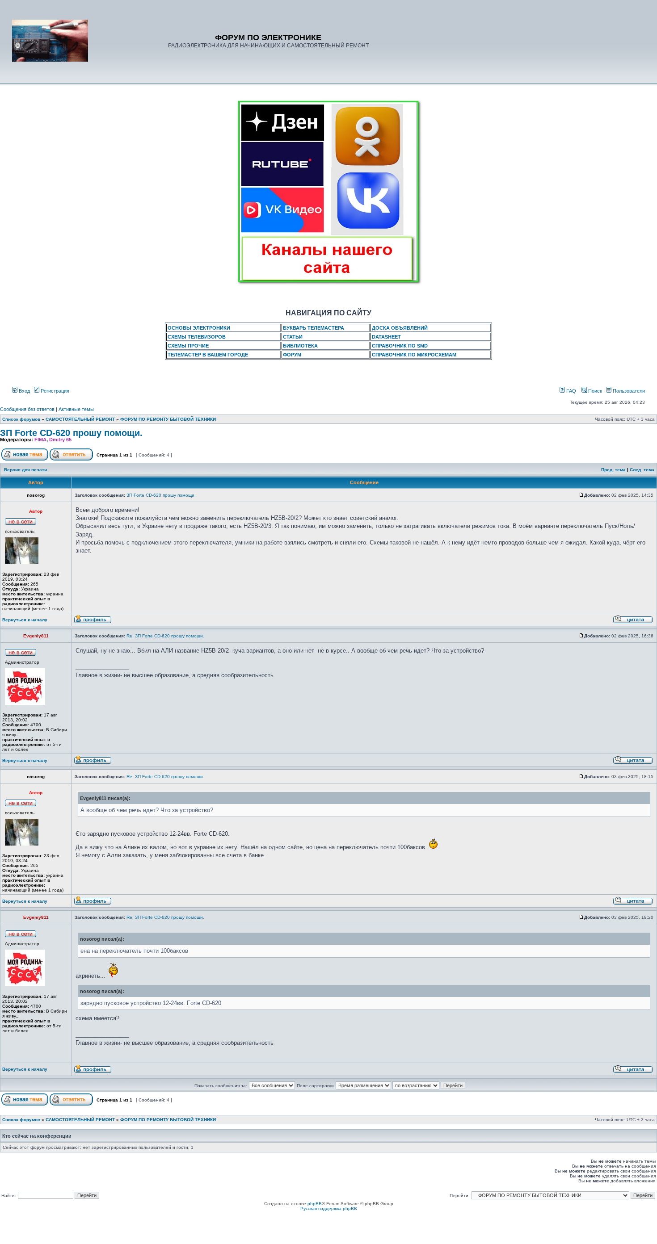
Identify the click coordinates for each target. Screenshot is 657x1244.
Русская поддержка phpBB (328, 1208)
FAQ (570, 391)
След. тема (642, 469)
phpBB (314, 1203)
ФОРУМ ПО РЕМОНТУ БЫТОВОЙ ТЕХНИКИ (168, 419)
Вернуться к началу (24, 619)
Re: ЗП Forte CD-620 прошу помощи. (165, 635)
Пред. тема (613, 469)
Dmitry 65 (60, 439)
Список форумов (21, 419)
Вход (23, 391)
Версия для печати (25, 469)
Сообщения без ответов (27, 409)
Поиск (594, 391)
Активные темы (76, 409)
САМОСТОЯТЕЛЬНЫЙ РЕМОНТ (80, 419)
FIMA (40, 439)
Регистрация (54, 391)
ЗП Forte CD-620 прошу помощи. (71, 433)
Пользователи (628, 391)
